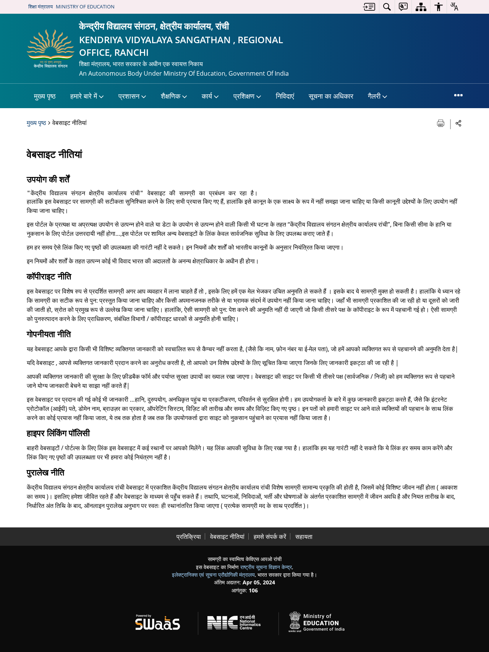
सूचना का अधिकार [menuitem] (331, 96)
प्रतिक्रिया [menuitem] (188, 536)
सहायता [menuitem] (304, 536)
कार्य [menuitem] (207, 96)
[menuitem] (369, 6)
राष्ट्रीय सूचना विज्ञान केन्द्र (266, 567)
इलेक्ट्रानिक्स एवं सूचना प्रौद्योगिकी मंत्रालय (213, 574)
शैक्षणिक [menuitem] (170, 96)
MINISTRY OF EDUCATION (85, 6)
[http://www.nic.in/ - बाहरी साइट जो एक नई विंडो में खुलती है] (238, 620)
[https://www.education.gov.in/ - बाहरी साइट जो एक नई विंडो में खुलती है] (320, 621)
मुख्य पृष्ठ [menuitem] (45, 96)
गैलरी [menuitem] (374, 96)
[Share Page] (458, 122)
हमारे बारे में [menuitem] (83, 96)
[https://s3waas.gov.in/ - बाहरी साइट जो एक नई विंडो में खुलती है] (162, 621)
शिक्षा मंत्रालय (40, 6)
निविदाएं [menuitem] (285, 96)
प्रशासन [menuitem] (128, 96)
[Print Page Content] (441, 122)
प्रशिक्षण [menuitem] (243, 96)
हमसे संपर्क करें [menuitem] (270, 536)
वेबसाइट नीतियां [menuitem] (227, 536)
